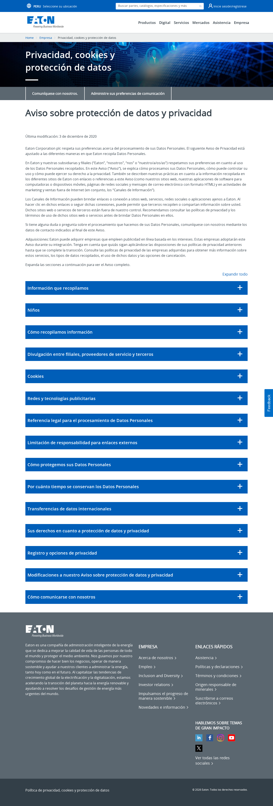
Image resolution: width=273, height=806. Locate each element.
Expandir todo (235, 274)
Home (29, 38)
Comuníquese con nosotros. (55, 93)
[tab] (136, 288)
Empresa (45, 38)
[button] (136, 288)
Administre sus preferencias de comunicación (128, 93)
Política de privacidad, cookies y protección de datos (67, 790)
